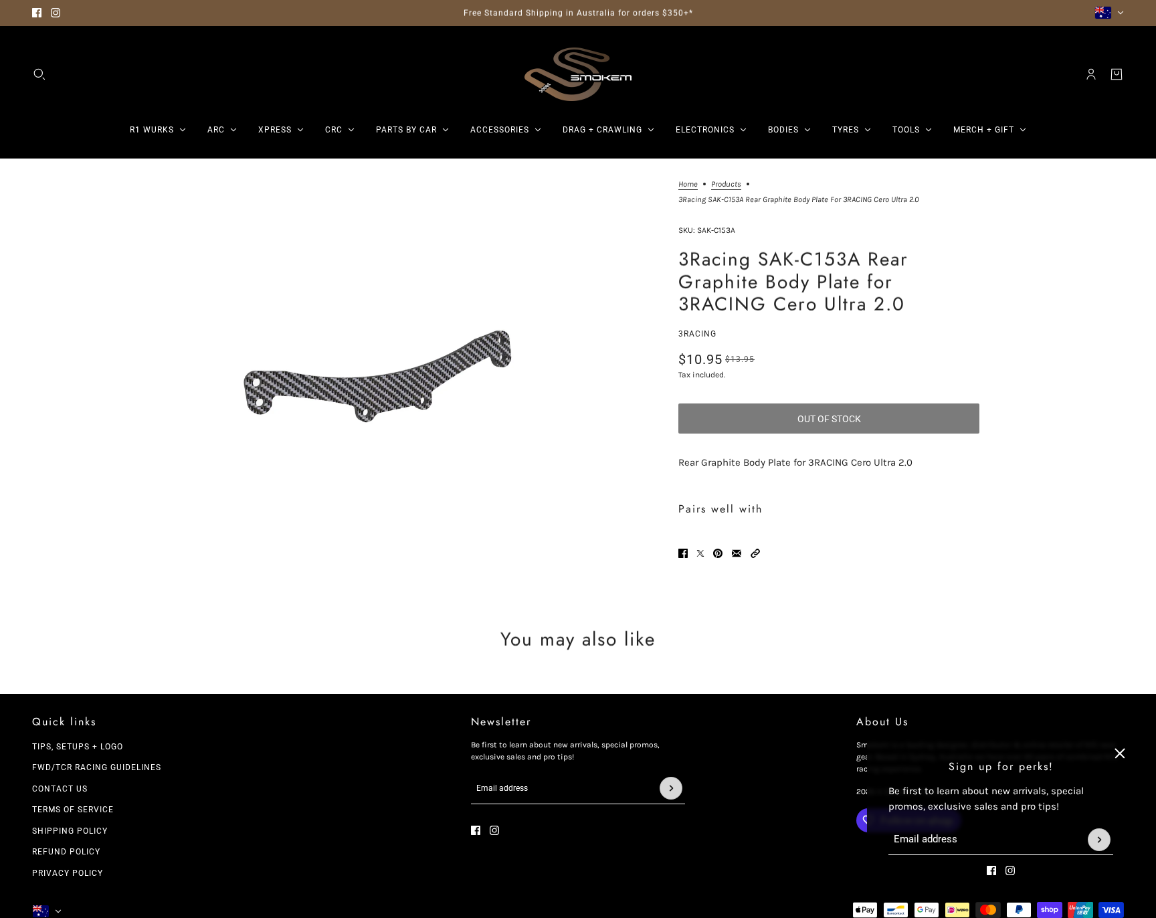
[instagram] (55, 12)
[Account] (1091, 74)
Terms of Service (73, 809)
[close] (1120, 753)
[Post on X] (700, 553)
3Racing (697, 334)
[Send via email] (736, 553)
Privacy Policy (67, 873)
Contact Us (60, 789)
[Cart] (1116, 74)
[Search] (39, 74)
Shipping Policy (70, 831)
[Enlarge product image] (379, 382)
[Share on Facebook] (683, 553)
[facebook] (36, 12)
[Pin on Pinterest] (717, 553)
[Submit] (1099, 839)
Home (688, 184)
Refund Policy (66, 851)
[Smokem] (578, 74)
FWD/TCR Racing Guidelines (96, 767)
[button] (755, 553)
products (726, 184)
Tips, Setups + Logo (77, 746)
